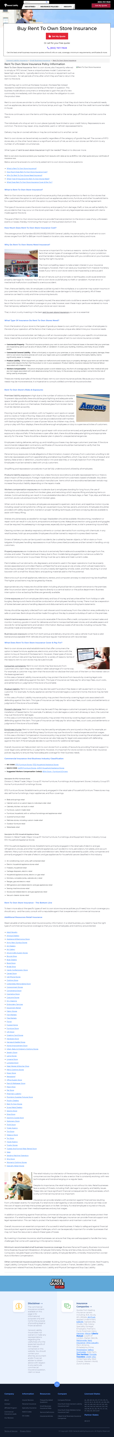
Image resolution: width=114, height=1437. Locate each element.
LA (102, 1402)
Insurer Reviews (28, 1400)
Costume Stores (13, 998)
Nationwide (81, 1340)
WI (91, 1411)
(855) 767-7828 (58, 48)
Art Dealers (11, 946)
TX (101, 1409)
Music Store (11, 1073)
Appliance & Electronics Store (18, 939)
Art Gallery (11, 949)
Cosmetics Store (13, 994)
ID (88, 1402)
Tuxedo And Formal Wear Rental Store (22, 1149)
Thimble (93, 1354)
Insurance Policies (49, 7)
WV (94, 1411)
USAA (88, 1357)
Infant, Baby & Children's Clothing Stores (22, 1049)
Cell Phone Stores (13, 977)
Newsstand (11, 1077)
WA (88, 1411)
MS (97, 1404)
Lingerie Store (12, 1059)
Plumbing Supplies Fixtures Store (20, 1097)
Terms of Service (10, 1431)
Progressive (81, 1350)
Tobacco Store (12, 1135)
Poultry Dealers (13, 1101)
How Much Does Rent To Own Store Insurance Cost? (27, 172)
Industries (30, 7)
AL (85, 1400)
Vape (8, 1152)
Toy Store (10, 1138)
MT (100, 1404)
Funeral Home (12, 1025)
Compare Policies (64, 1400)
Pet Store (10, 1090)
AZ (91, 1400)
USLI (94, 1357)
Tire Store (10, 1132)
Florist (9, 1022)
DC (101, 1400)
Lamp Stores (12, 1056)
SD (96, 1409)
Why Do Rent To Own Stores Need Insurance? (24, 175)
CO (96, 1400)
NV (88, 1406)
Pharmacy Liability (14, 1094)
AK (85, 1421)
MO (94, 1404)
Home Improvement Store (17, 1046)
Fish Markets (12, 1015)
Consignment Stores (15, 987)
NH (91, 1406)
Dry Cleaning (12, 1001)
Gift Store (10, 1032)
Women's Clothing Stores (17, 1162)
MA (105, 1402)
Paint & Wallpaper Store (16, 1083)
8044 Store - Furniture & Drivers (55, 772)
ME (85, 1404)
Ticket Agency (12, 1128)
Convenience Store (14, 991)
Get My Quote (101, 6)
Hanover (80, 1333)
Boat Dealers (12, 960)
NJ (94, 1406)
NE (85, 1406)
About (6, 1400)
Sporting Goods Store (15, 1118)
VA (106, 1409)
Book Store (11, 963)
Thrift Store (11, 1125)
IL (92, 1402)
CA (93, 1400)
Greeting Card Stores (15, 1035)
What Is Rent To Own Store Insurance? (22, 169)
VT (85, 1411)
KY (99, 1402)
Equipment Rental (14, 1008)
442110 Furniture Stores (27, 768)
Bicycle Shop (12, 956)
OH (103, 1406)
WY (98, 1411)
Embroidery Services (15, 1004)
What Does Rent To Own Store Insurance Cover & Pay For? (29, 182)
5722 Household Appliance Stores (46, 765)
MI (88, 1404)
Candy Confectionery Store (17, 970)
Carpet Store (12, 974)
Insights (68, 7)
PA (88, 1409)
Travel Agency (12, 1142)
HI (89, 1421)
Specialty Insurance (29, 1408)
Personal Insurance (29, 1404)
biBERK (79, 1322)
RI (90, 1409)
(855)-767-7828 (104, 2)
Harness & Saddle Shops (16, 1042)
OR (85, 1409)
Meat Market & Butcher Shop (18, 1066)
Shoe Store (11, 1114)
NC (103, 1404)
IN (94, 1402)
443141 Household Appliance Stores (50, 768)
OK (106, 1406)
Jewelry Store (12, 1053)
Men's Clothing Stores (15, 1070)
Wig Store (11, 1159)
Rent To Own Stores (14, 1104)
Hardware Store (13, 1039)
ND (106, 1404)
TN (98, 1409)
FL (107, 1400)
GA (85, 1402)
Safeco (91, 1350)
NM (97, 1406)
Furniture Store (13, 1028)
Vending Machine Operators (17, 1156)
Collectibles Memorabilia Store (19, 984)
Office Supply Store (14, 1080)
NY (100, 1406)
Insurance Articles (46, 1416)
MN (91, 1404)
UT (103, 1409)
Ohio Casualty (92, 1343)
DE (104, 1400)
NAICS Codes (27, 1412)
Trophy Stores (12, 1145)
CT (99, 1400)
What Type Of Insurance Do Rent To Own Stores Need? (28, 179)
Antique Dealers (13, 936)
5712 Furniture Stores (23, 765)
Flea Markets (12, 1018)
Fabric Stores (12, 1011)
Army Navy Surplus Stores (17, 943)
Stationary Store (13, 1121)
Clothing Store (12, 980)
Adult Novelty (12, 932)
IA (90, 1402)
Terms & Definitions (47, 1412)
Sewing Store (12, 1111)
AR (88, 1400)
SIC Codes (25, 1416)
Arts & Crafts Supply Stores (17, 953)
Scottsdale (81, 1352)
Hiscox (88, 1333)
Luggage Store (12, 1063)
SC (93, 1409)
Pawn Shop (11, 1087)
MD (108, 1402)
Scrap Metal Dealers (14, 1107)
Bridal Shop (11, 967)
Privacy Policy (25, 1431)
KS (97, 1402)
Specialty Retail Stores (15, 1166)
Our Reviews (8, 1418)
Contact (7, 1404)
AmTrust (91, 1317)
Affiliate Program (10, 1408)
